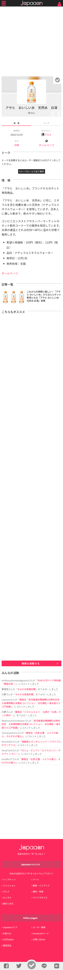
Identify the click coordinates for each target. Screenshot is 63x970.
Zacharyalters (9, 732)
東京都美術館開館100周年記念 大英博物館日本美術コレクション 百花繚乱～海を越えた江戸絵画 (31, 724)
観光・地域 (38, 891)
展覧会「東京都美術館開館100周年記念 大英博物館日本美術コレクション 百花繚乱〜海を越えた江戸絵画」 (32, 703)
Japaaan (31, 3)
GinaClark (7, 750)
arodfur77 (7, 759)
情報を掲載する (31, 663)
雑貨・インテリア (41, 885)
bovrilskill (7, 741)
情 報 (16, 123)
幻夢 (4, 694)
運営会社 (7, 945)
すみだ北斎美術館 (26, 689)
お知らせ (7, 933)
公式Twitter (8, 939)
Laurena (6, 699)
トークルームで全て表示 (32, 171)
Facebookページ (41, 933)
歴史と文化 (8, 903)
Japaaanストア (10, 927)
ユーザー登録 (39, 927)
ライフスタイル (40, 897)
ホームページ (46, 145)
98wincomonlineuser (13, 720)
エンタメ (7, 897)
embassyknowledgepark (15, 680)
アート (36, 879)
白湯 (16, 145)
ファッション (9, 885)
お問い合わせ (39, 939)
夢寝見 (5, 689)
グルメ (48, 134)
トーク (46, 123)
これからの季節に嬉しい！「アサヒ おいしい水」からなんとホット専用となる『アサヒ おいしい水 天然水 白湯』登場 (44, 296)
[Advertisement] (31, 40)
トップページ (9, 879)
